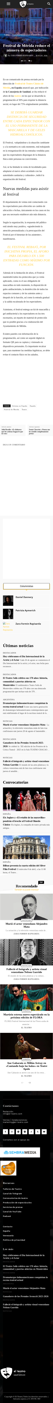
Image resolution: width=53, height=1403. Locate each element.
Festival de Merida (11, 409)
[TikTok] (31, 1131)
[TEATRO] (26, 4)
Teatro (24, 409)
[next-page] (29, 1083)
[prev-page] (22, 1083)
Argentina (9, 700)
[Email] (42, 70)
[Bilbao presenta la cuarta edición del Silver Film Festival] (26, 847)
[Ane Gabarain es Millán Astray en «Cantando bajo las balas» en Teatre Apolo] (26, 1046)
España (33, 406)
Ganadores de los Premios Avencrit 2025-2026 (25, 1296)
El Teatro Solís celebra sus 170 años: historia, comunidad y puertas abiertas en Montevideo (25, 681)
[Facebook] (15, 70)
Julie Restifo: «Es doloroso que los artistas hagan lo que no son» (12, 431)
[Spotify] (18, 1131)
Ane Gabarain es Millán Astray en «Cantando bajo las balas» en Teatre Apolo (26, 1066)
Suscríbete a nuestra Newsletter (24, 370)
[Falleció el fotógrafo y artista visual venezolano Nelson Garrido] (26, 952)
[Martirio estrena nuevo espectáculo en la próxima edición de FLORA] (26, 997)
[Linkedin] (35, 70)
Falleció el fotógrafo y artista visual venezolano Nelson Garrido (26, 971)
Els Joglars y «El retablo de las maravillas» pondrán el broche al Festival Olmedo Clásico (24, 821)
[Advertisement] (26, 549)
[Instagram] (11, 1131)
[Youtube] (44, 1131)
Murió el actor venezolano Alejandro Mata (24, 724)
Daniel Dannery (24, 597)
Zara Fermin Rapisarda (22, 55)
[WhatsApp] (29, 70)
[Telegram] (49, 70)
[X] (22, 70)
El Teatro (26, 1028)
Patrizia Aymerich (25, 610)
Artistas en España (19, 406)
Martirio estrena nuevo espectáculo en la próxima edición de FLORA (26, 1016)
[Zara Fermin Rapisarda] (5, 56)
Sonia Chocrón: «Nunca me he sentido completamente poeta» (39, 431)
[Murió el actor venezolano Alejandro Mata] (26, 907)
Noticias (7, 35)
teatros (17, 96)
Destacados (9, 653)
